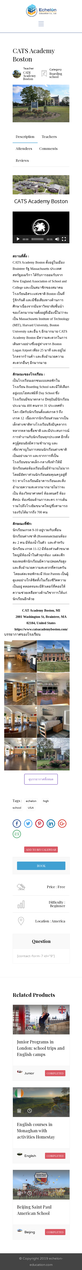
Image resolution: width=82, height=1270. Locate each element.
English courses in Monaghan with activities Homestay (36, 1130)
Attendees (24, 148)
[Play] (18, 239)
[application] (41, 227)
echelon (31, 801)
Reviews (22, 160)
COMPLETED (55, 1073)
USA (31, 808)
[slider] (38, 239)
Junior (29, 1073)
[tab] (25, 137)
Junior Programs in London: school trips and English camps (41, 1048)
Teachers (49, 136)
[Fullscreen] (64, 239)
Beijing (29, 1232)
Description (25, 136)
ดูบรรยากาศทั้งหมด (41, 779)
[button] (41, 227)
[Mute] (57, 239)
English (30, 1156)
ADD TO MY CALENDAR (41, 849)
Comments (48, 148)
